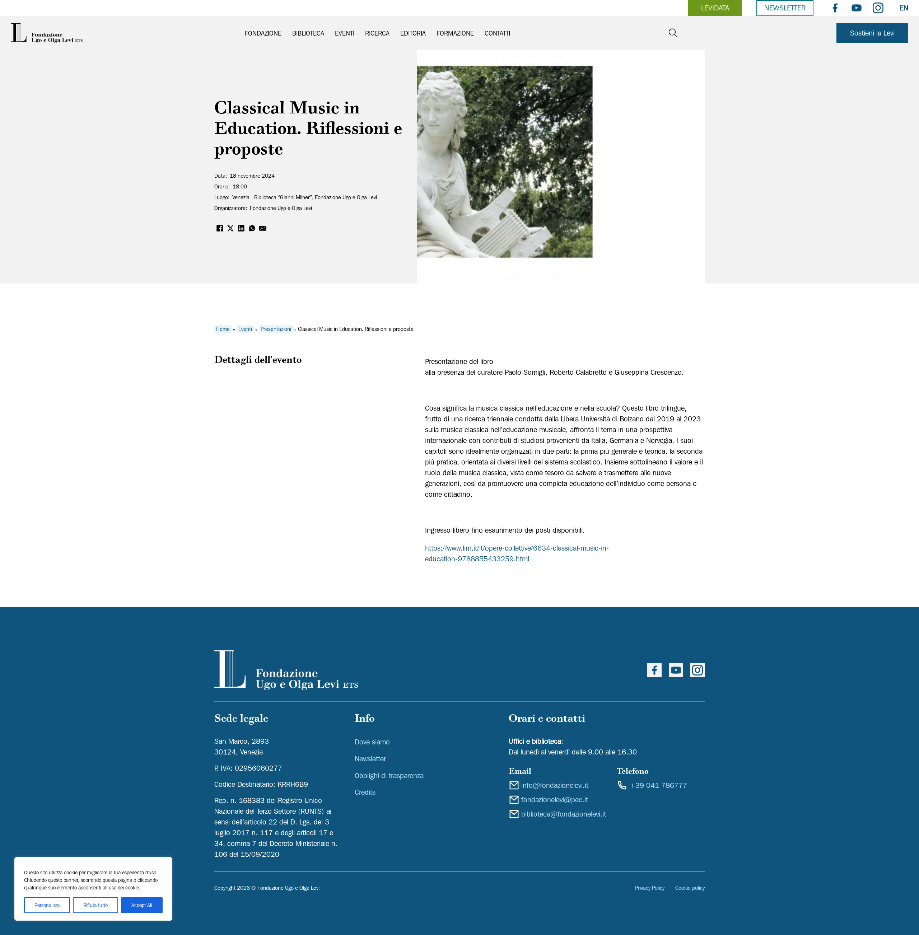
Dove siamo (372, 742)
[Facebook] (219, 228)
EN (904, 8)
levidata (715, 7)
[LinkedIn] (241, 228)
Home (223, 329)
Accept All (141, 905)
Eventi (344, 33)
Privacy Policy (649, 888)
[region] (93, 889)
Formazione (455, 33)
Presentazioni (276, 329)
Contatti (497, 33)
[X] (230, 228)
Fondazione (263, 33)
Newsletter (785, 7)
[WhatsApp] (252, 228)
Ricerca (377, 33)
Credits (365, 792)
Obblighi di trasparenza (389, 775)
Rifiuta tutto (95, 905)
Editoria (413, 33)
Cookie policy (690, 888)
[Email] (262, 228)
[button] (295, 197)
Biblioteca (308, 33)
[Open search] (673, 33)
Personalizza (47, 905)
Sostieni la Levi (872, 33)
